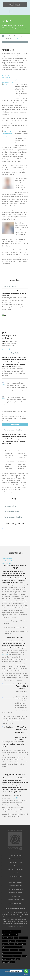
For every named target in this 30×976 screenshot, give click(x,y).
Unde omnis (16, 866)
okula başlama (14, 950)
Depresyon (5, 941)
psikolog (25, 956)
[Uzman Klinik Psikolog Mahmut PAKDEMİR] (15, 6)
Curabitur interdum (8, 561)
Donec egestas (6, 563)
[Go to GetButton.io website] (26, 974)
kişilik (3, 947)
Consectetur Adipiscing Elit (10, 80)
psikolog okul (5, 959)
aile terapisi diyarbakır (15, 931)
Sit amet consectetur (15, 859)
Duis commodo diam (15, 882)
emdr (16, 944)
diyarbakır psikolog (20, 941)
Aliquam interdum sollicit (16, 900)
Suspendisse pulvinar (15, 903)
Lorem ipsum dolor (16, 855)
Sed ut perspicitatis (16, 862)
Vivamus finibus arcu (15, 886)
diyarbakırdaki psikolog (7, 944)
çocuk (16, 938)
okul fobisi (19, 947)
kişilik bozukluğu (11, 947)
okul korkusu (5, 950)
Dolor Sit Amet (6, 77)
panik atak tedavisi (6, 956)
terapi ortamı (5, 962)
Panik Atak (22, 950)
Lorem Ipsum (6, 75)
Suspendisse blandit (8, 82)
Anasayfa (17, 36)
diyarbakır (12, 941)
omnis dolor (5, 655)
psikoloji (13, 959)
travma (12, 962)
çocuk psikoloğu (23, 938)
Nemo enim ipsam (16, 876)
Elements (8, 38)
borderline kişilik (6, 935)
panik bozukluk (17, 956)
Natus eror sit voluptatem (16, 869)
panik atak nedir (17, 953)
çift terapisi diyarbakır (7, 938)
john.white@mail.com (9, 349)
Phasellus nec (16, 896)
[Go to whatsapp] (26, 971)
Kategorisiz (22, 944)
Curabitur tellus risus (15, 893)
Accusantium (16, 873)
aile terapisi (5, 931)
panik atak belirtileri (7, 953)
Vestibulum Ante (7, 559)
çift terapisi (14, 935)
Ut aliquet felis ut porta (16, 889)
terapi (18, 959)
